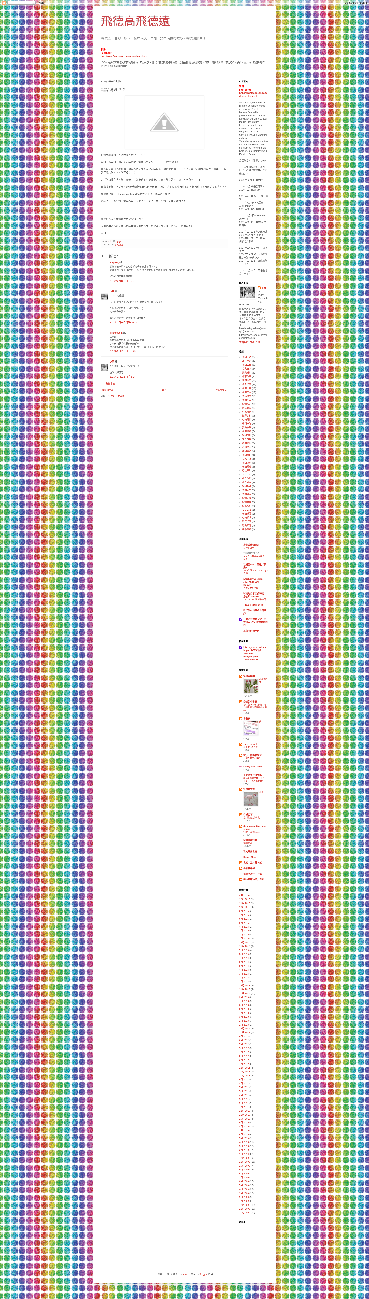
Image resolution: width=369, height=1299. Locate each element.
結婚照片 (246, 506)
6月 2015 (244, 919)
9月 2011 (244, 1079)
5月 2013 (244, 1009)
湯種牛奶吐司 (249, 548)
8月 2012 (244, 1040)
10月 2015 (244, 907)
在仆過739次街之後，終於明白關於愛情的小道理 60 (255, 707)
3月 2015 (244, 930)
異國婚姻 (246, 451)
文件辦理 (246, 439)
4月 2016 (244, 895)
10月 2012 (244, 1032)
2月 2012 (244, 1060)
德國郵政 (246, 517)
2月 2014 (244, 977)
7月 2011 (244, 1087)
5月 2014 (244, 966)
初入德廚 (119, 244)
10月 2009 (244, 1165)
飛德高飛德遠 (135, 21)
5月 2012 (244, 1048)
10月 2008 (244, 1212)
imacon (186, 1274)
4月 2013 (244, 1013)
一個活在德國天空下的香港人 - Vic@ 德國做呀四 (255, 622)
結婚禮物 (246, 529)
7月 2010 (244, 1130)
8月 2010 (244, 1126)
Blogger (203, 1274)
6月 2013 (244, 1005)
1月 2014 (244, 981)
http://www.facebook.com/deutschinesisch (124, 56)
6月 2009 (244, 1181)
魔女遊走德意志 (251, 545)
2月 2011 (244, 1103)
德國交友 (246, 400)
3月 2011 (244, 1099)
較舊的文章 (221, 390)
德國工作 (246, 365)
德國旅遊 (246, 463)
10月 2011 (244, 1075)
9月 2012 (244, 1036)
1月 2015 (244, 938)
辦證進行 (246, 415)
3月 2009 (244, 1193)
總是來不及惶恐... (251, 747)
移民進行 (246, 412)
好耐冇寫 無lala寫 (251, 832)
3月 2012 (244, 1056)
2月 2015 (244, 934)
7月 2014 (244, 958)
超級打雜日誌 (250, 840)
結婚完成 (246, 498)
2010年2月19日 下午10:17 (123, 322)
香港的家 (246, 392)
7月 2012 (244, 1044)
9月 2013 (244, 997)
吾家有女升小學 (250, 588)
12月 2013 (244, 985)
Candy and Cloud (252, 766)
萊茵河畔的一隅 (251, 631)
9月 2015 (244, 911)
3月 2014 (244, 974)
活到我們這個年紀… (252, 817)
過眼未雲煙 (249, 676)
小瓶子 (246, 718)
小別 (261, 792)
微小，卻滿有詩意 (252, 755)
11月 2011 (244, 1071)
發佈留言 (110, 383)
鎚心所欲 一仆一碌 (252, 874)
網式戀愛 (246, 408)
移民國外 (246, 525)
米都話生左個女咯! (253, 775)
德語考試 (246, 470)
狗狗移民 (246, 443)
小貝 (112, 291)
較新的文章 (107, 390)
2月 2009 (244, 1197)
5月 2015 (244, 923)
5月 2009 (244, 1185)
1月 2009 (244, 1201)
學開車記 (246, 423)
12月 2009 (244, 1158)
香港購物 (246, 431)
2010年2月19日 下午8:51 (123, 281)
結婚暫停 (246, 502)
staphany (115, 262)
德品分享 (246, 396)
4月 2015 (244, 926)
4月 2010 (244, 1142)
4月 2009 (244, 1189)
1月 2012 (244, 1064)
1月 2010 (244, 1154)
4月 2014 (244, 969)
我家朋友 (246, 459)
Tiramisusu (116, 332)
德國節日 (246, 455)
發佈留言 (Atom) (116, 396)
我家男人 (246, 368)
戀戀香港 (246, 372)
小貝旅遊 (246, 478)
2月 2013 (244, 1020)
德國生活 (246, 357)
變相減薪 (247, 843)
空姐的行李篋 (250, 701)
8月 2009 (244, 1173)
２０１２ (246, 509)
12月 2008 (244, 1205)
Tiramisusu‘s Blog (253, 605)
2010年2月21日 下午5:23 (123, 351)
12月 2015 (244, 899)
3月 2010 (244, 1146)
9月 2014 (244, 950)
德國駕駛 (246, 494)
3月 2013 (244, 1017)
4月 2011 (244, 1095)
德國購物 (246, 419)
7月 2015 (244, 915)
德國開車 (246, 490)
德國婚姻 (246, 513)
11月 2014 (244, 946)
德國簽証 (246, 435)
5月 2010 (244, 1138)
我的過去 (246, 447)
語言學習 (246, 361)
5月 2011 (244, 1091)
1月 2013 (244, 1024)
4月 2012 (244, 1052)
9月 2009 (244, 1169)
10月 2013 (244, 993)
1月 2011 (244, 1107)
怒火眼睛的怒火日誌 (253, 879)
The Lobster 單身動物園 (254, 599)
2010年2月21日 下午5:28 (123, 376)
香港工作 (246, 388)
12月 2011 (244, 1067)
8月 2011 (244, 1083)
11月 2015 (244, 903)
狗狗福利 (246, 427)
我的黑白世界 (250, 851)
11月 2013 (244, 989)
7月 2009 (244, 1177)
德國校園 (246, 380)
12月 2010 (244, 1111)
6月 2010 (244, 1134)
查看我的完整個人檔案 (250, 342)
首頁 (164, 390)
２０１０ (246, 474)
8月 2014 (244, 954)
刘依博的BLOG (251, 553)
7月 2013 (244, 1001)
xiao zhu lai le (250, 744)
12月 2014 (244, 942)
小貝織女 (246, 482)
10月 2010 (244, 1118)
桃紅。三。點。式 (252, 862)
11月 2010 (244, 1115)
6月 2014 (244, 962)
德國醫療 (246, 466)
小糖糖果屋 (249, 868)
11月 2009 (244, 1161)
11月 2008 (244, 1209)
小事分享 (246, 376)
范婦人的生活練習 (251, 758)
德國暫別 (246, 486)
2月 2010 (244, 1150)
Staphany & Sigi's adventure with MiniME (253, 582)
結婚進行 (246, 404)
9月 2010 (244, 1122)
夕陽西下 (248, 814)
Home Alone (250, 857)
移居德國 (246, 521)
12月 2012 (244, 1028)
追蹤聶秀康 (249, 789)
